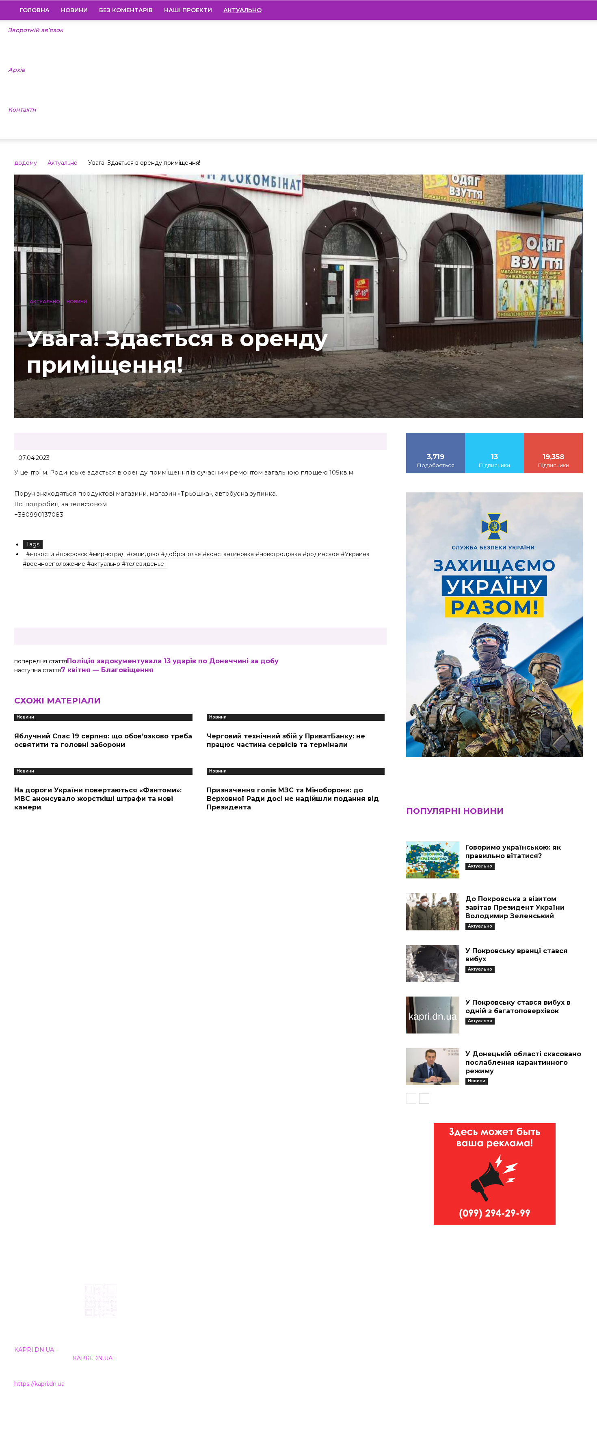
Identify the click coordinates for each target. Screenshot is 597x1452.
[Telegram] (549, 10)
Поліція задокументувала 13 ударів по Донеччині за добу (173, 661)
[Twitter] (563, 10)
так (436, 435)
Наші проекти (188, 10)
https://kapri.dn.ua (39, 1383)
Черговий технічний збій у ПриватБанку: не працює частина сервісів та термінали (286, 740)
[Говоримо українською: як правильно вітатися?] (432, 859)
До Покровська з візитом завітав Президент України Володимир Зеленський (515, 907)
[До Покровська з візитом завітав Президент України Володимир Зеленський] (432, 911)
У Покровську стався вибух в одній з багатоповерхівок (518, 1007)
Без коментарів (126, 10)
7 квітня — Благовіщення (107, 670)
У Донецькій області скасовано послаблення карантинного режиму (523, 1062)
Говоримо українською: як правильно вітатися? (513, 852)
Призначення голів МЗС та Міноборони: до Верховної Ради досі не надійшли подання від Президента (293, 798)
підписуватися (553, 435)
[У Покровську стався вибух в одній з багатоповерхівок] (432, 1015)
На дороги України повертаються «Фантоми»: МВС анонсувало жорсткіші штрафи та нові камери (98, 798)
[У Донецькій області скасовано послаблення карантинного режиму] (432, 1066)
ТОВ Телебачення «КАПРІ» (250, 1336)
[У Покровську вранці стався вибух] (432, 963)
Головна (35, 10)
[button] (573, 10)
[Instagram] (535, 10)
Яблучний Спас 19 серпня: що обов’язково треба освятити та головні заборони (103, 740)
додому (25, 162)
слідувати (494, 435)
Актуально (63, 162)
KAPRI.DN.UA (34, 1349)
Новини (74, 10)
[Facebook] (521, 10)
